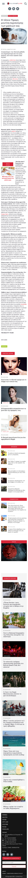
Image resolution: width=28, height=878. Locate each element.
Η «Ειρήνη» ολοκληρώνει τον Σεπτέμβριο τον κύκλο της (16, 481)
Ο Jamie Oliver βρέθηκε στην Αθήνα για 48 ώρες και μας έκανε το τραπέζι (16, 530)
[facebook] (9, 8)
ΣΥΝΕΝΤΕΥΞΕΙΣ (14, 499)
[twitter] (17, 8)
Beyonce (15, 79)
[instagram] (13, 8)
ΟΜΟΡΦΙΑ (4, 346)
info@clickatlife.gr (10, 842)
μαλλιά (14, 131)
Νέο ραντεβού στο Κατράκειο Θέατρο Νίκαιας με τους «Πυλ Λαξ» (16, 472)
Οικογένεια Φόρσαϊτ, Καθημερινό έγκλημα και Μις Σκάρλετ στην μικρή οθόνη (16, 490)
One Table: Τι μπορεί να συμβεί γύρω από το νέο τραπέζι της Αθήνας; (17, 463)
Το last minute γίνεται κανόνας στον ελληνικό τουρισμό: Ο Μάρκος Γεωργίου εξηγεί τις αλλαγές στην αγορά (17, 520)
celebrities (12, 60)
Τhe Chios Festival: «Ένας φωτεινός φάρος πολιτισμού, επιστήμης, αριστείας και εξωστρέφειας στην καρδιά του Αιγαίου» (17, 508)
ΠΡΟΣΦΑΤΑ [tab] (14, 447)
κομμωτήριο (4, 214)
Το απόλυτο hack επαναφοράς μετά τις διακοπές (16, 453)
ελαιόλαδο (24, 304)
